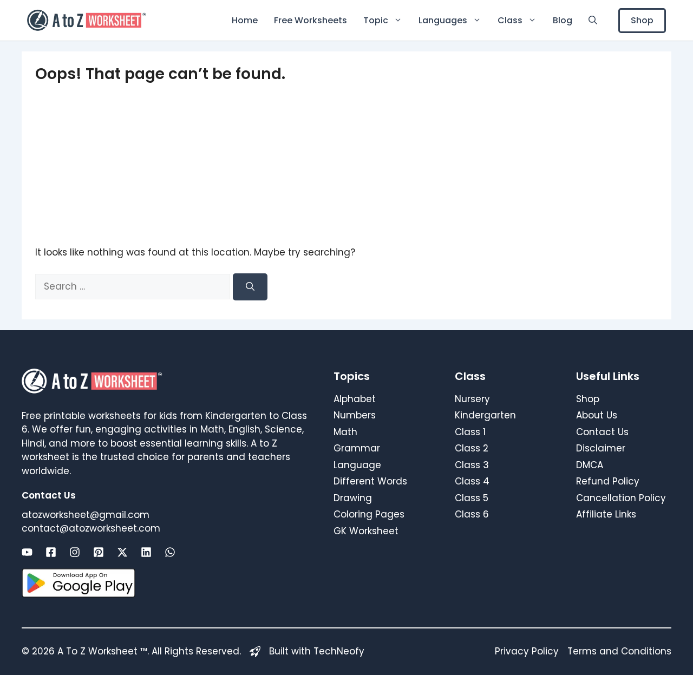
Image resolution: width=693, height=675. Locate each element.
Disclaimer (600, 448)
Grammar (357, 448)
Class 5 (471, 497)
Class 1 (470, 431)
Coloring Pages (369, 514)
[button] (592, 20)
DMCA (589, 464)
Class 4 (472, 481)
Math (345, 431)
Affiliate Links (606, 514)
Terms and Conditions (619, 651)
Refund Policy (607, 481)
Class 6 (472, 514)
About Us (596, 415)
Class (510, 20)
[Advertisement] (346, 164)
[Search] (250, 286)
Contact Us (602, 431)
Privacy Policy (527, 651)
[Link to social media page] (27, 552)
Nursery (472, 398)
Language (357, 464)
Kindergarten (485, 415)
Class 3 (472, 464)
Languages (443, 20)
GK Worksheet (366, 531)
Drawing (353, 497)
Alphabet (355, 398)
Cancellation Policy (621, 497)
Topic (375, 20)
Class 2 (471, 448)
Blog (562, 20)
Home (245, 20)
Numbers (355, 415)
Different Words (370, 481)
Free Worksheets (310, 20)
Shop (642, 20)
